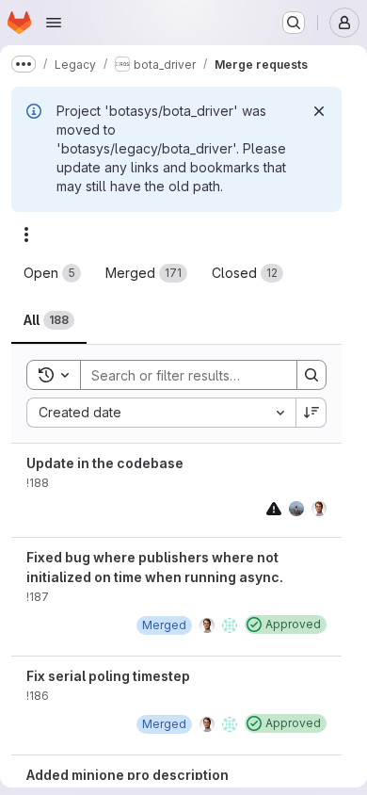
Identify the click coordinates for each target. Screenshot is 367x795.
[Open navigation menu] (54, 23)
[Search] (311, 375)
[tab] (52, 273)
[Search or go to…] (293, 22)
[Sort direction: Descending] (311, 413)
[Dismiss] (319, 111)
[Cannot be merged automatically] (273, 508)
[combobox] (160, 413)
